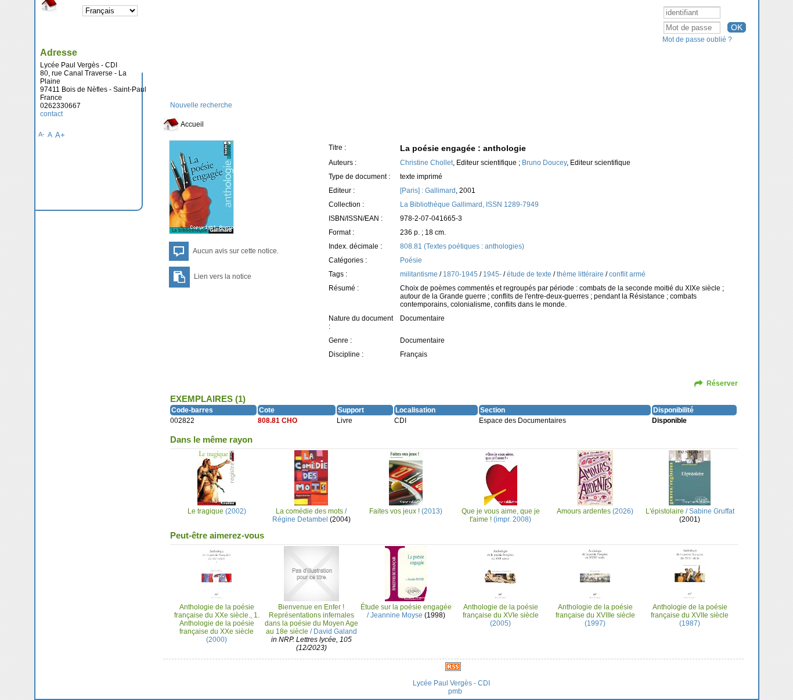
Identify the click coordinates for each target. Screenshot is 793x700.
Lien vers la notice (222, 276)
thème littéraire (581, 274)
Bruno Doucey (544, 163)
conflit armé (627, 274)
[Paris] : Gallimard (428, 190)
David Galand (335, 631)
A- (41, 134)
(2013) (405, 511)
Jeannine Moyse (396, 615)
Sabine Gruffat (711, 511)
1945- (493, 274)
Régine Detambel (300, 519)
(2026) (595, 511)
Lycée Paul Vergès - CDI (451, 683)
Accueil (191, 124)
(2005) (501, 615)
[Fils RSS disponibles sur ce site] (453, 666)
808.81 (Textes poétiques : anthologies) (462, 246)
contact (51, 114)
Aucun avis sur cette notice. (236, 251)
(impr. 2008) (501, 515)
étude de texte (530, 274)
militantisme (419, 274)
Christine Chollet (426, 163)
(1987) (690, 615)
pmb (455, 691)
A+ (60, 135)
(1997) (595, 615)
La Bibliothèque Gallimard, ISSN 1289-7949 (469, 204)
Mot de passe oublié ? (697, 39)
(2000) (216, 623)
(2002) (217, 511)
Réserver (722, 383)
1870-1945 (461, 274)
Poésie (411, 260)
